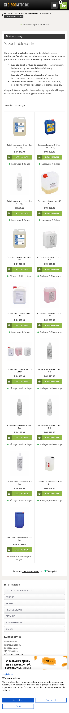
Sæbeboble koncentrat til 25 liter (50, 482)
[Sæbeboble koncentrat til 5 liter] (49, 182)
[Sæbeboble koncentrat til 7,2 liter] (19, 238)
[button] (7, 674)
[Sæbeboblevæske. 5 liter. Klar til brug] (19, 126)
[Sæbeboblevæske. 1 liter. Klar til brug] (19, 182)
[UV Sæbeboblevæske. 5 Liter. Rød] (49, 295)
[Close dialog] (65, 658)
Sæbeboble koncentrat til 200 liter (19, 538)
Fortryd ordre (14, 622)
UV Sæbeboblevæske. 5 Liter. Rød (49, 314)
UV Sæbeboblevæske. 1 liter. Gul (50, 370)
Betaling (10, 616)
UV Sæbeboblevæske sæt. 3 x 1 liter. (19, 482)
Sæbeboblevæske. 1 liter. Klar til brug (19, 202)
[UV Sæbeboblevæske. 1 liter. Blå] (49, 407)
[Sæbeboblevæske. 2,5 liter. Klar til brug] (49, 126)
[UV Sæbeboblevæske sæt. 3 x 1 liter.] (19, 463)
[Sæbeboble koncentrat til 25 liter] (49, 463)
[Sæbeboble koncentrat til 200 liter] (19, 519)
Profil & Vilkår (14, 609)
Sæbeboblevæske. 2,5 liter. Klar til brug (49, 146)
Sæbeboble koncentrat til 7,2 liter (19, 258)
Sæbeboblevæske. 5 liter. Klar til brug (19, 146)
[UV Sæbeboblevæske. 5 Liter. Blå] (49, 238)
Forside (10, 597)
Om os (9, 628)
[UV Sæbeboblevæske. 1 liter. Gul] (49, 351)
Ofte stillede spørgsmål (19, 590)
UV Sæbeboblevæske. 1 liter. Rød (19, 426)
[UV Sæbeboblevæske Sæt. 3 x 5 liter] (19, 351)
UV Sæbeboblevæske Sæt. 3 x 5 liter (19, 370)
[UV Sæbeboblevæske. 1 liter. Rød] (19, 407)
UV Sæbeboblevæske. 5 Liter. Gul (19, 314)
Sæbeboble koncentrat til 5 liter (49, 202)
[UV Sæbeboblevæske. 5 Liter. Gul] (19, 295)
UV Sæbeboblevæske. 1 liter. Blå (50, 426)
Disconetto (19, 13)
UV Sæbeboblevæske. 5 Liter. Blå (49, 258)
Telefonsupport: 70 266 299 (36, 24)
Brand (9, 603)
